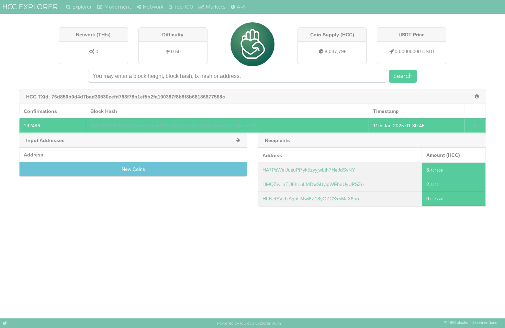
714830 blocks (456, 323)
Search (403, 76)
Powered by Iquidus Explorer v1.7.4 (249, 323)
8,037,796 (336, 51)
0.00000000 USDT (415, 51)
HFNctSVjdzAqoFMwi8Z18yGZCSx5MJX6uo (310, 198)
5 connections (484, 323)
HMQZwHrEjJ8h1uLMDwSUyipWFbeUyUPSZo (313, 184)
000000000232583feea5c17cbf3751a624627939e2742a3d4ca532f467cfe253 (174, 125)
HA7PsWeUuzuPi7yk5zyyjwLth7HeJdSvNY (308, 170)
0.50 (176, 51)
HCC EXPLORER (30, 7)
